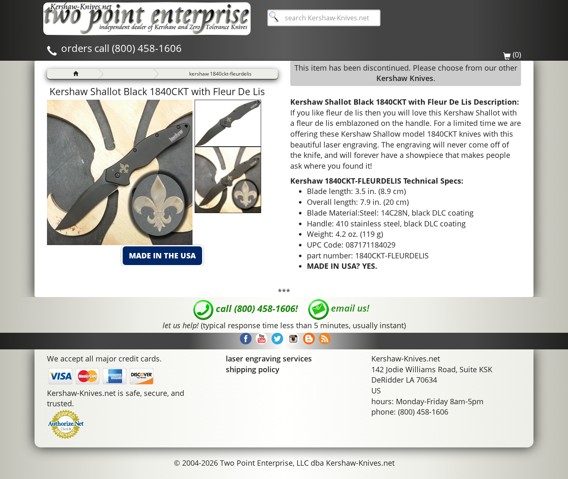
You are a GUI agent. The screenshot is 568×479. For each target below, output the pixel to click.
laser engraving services (269, 359)
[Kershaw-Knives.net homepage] (72, 74)
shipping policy (252, 369)
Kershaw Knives (404, 78)
